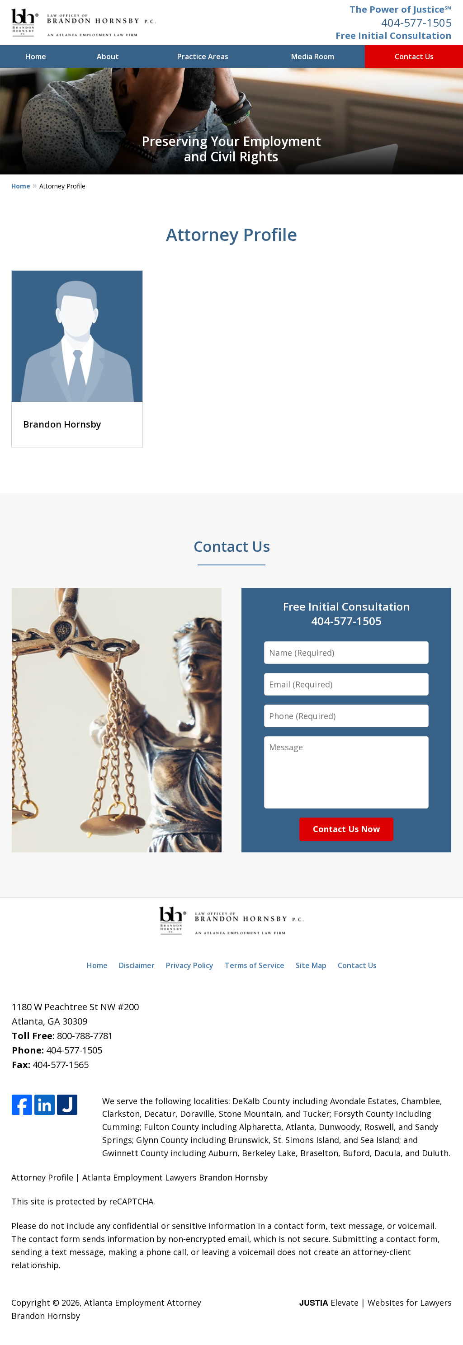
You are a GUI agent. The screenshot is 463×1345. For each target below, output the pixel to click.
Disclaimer (137, 965)
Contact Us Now (346, 828)
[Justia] (67, 1105)
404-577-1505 (416, 22)
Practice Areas (202, 56)
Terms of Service (254, 965)
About (108, 56)
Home (35, 56)
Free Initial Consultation (393, 35)
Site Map (311, 965)
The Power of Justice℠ (401, 9)
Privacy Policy (189, 965)
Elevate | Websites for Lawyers (375, 1302)
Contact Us (414, 56)
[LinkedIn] (44, 1105)
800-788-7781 (85, 1036)
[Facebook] (22, 1105)
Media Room (312, 56)
